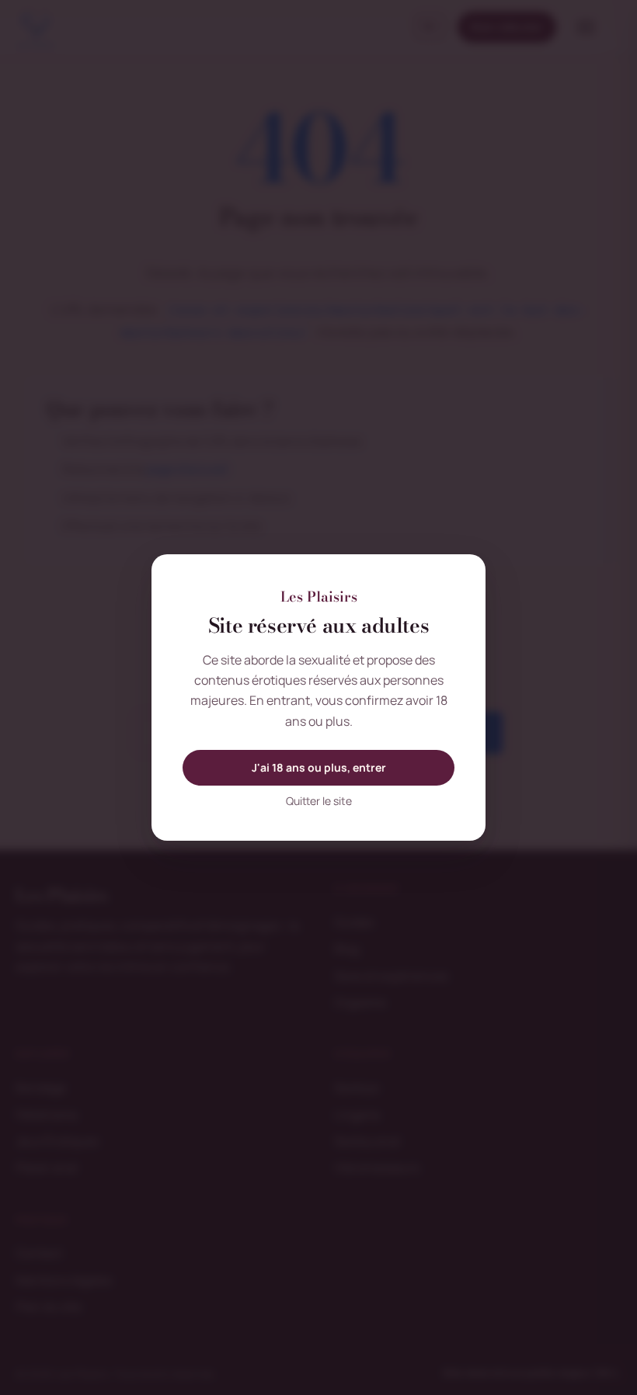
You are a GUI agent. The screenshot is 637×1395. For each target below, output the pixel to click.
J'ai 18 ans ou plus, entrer (319, 767)
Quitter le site (319, 800)
